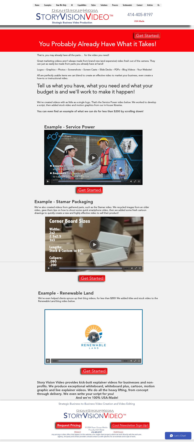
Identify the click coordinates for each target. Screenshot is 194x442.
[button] (104, 5)
